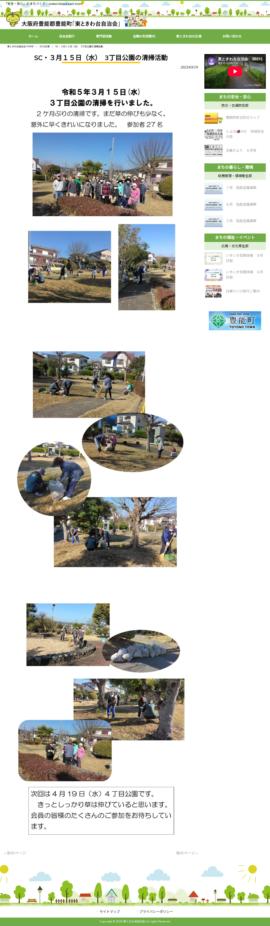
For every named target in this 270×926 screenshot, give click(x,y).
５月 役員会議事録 (241, 221)
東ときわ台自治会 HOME (20, 46)
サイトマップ (110, 911)
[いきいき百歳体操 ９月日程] (213, 258)
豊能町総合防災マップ (243, 117)
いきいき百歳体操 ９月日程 (244, 258)
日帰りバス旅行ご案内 (243, 291)
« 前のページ (15, 853)
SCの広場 (44, 46)
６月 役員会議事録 (241, 204)
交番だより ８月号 (241, 150)
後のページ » (187, 853)
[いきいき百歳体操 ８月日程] (213, 275)
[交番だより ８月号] (213, 151)
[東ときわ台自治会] (75, 25)
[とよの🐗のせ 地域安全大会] (213, 134)
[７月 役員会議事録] (213, 188)
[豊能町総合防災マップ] (213, 118)
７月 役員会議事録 (241, 187)
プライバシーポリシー (156, 911)
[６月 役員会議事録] (213, 204)
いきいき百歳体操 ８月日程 (244, 275)
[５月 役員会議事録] (213, 221)
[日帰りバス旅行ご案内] (213, 291)
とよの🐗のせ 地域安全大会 (245, 134)
